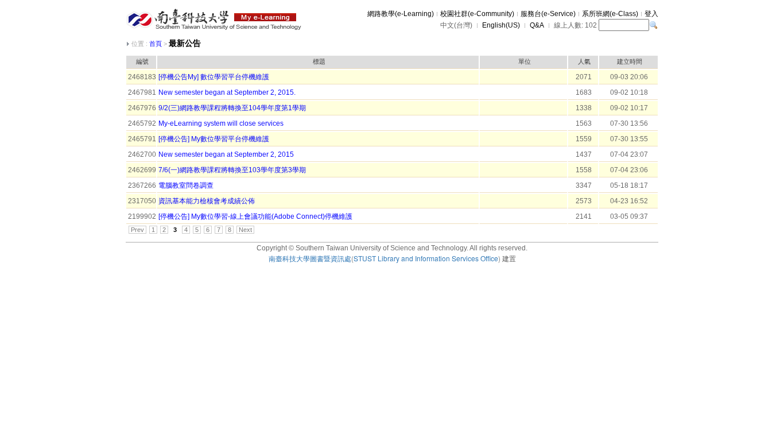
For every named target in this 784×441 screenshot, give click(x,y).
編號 (142, 61)
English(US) (501, 25)
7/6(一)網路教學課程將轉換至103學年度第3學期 (232, 170)
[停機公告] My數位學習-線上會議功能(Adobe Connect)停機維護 (255, 216)
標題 (319, 61)
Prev (137, 229)
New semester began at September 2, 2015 (226, 154)
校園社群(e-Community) (477, 14)
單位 (524, 61)
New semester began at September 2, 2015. (227, 92)
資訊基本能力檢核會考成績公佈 (206, 201)
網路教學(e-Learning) (400, 14)
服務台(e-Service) (548, 14)
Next (245, 229)
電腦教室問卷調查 (186, 185)
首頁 (155, 43)
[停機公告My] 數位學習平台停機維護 (213, 77)
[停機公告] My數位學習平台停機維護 (213, 139)
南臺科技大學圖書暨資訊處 (310, 258)
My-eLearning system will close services (221, 123)
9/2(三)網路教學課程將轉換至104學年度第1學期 (232, 108)
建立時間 (629, 61)
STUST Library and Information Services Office (426, 258)
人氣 (584, 61)
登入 (651, 14)
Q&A (537, 25)
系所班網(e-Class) (610, 14)
